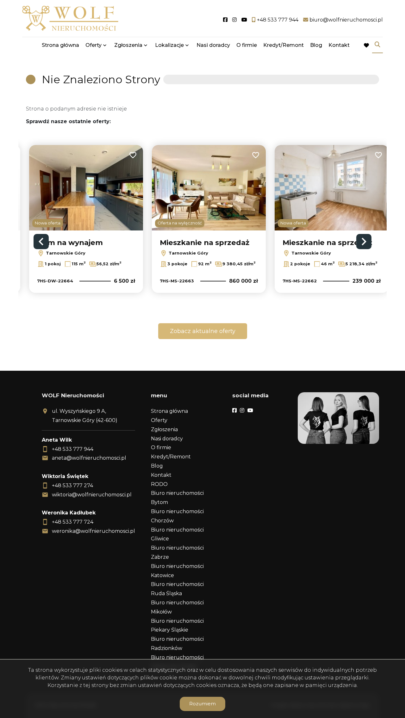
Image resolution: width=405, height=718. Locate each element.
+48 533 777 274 (72, 485)
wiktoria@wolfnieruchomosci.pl (92, 495)
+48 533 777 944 (72, 449)
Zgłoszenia (164, 429)
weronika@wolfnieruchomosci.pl (93, 531)
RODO (159, 484)
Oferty (93, 45)
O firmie (246, 45)
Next (363, 241)
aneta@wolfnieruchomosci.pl (89, 458)
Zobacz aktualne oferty (202, 331)
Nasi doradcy (213, 45)
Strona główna (60, 45)
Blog (316, 45)
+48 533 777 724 (72, 522)
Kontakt (339, 45)
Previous (41, 241)
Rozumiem (202, 704)
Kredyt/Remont (283, 45)
